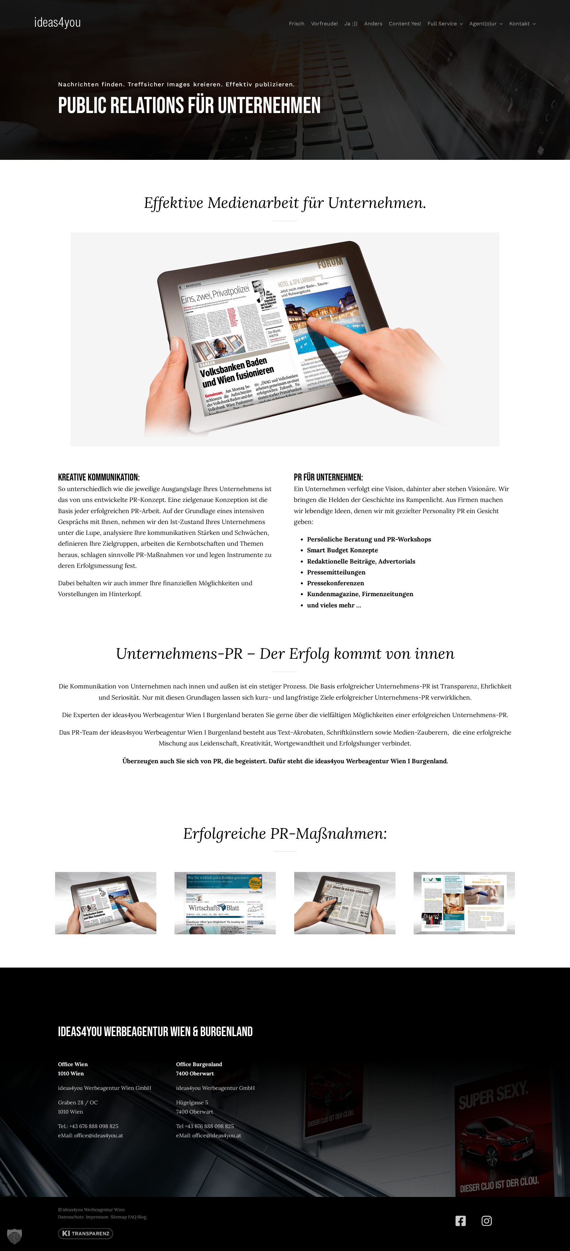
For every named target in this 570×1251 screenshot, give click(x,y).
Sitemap (119, 1217)
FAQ (132, 1217)
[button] (14, 1236)
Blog (141, 1217)
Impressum (97, 1217)
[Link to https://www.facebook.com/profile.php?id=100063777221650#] (460, 1221)
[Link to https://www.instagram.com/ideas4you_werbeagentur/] (486, 1221)
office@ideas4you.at (98, 1135)
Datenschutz (71, 1217)
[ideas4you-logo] (57, 20)
